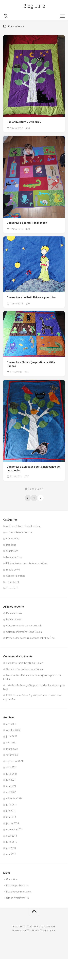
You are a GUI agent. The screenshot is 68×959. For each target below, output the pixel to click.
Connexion (11, 879)
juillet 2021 (11, 773)
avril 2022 (11, 742)
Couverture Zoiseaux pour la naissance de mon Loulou (33, 468)
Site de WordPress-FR (17, 898)
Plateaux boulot (14, 613)
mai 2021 (11, 786)
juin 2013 (11, 848)
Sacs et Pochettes (15, 575)
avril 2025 (11, 724)
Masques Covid (14, 557)
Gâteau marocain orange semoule (24, 625)
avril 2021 (11, 792)
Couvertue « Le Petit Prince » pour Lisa (31, 297)
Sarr (8, 669)
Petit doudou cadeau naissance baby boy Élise (30, 638)
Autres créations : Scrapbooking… (23, 526)
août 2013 (11, 835)
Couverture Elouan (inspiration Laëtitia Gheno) (31, 364)
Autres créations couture (19, 532)
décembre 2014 (14, 798)
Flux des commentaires (18, 891)
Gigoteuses (12, 551)
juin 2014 (11, 811)
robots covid (13, 569)
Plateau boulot (13, 619)
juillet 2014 (11, 804)
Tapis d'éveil (12, 582)
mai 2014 (11, 817)
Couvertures (12, 538)
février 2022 (12, 755)
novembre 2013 (14, 829)
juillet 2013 (11, 842)
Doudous (11, 545)
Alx (53, 930)
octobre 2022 (13, 730)
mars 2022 (12, 749)
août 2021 (11, 767)
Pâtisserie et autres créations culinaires (26, 563)
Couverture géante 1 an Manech (27, 222)
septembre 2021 (14, 761)
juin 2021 (11, 779)
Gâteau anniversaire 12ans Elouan (24, 632)
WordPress (32, 930)
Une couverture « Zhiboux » (24, 122)
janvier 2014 (12, 823)
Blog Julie (34, 6)
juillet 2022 (11, 736)
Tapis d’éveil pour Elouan (30, 663)
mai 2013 (11, 854)
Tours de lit (12, 588)
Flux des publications (17, 885)
